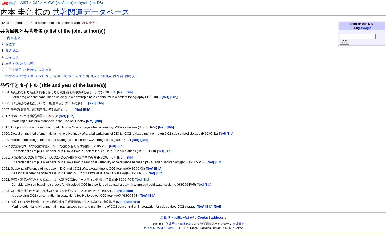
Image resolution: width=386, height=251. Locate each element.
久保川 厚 (42, 76)
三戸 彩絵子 (13, 70)
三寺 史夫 (12, 57)
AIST (24, 3)
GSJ (36, 3)
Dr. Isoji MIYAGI (153, 227)
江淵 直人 (90, 76)
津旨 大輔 (27, 63)
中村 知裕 (27, 76)
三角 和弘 (12, 63)
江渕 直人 (105, 76)
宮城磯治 (238, 223)
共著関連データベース (91, 12)
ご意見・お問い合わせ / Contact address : (193, 217)
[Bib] (230, 133)
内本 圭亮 (13, 38)
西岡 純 (118, 76)
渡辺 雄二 (12, 51)
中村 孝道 (12, 76)
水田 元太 (75, 76)
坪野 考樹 (30, 70)
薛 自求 (10, 44)
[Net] (222, 133)
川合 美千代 (58, 76)
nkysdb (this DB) (90, 3)
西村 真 (130, 76)
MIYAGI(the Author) (58, 3)
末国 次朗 (45, 70)
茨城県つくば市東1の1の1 (182, 223)
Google (366, 28)
